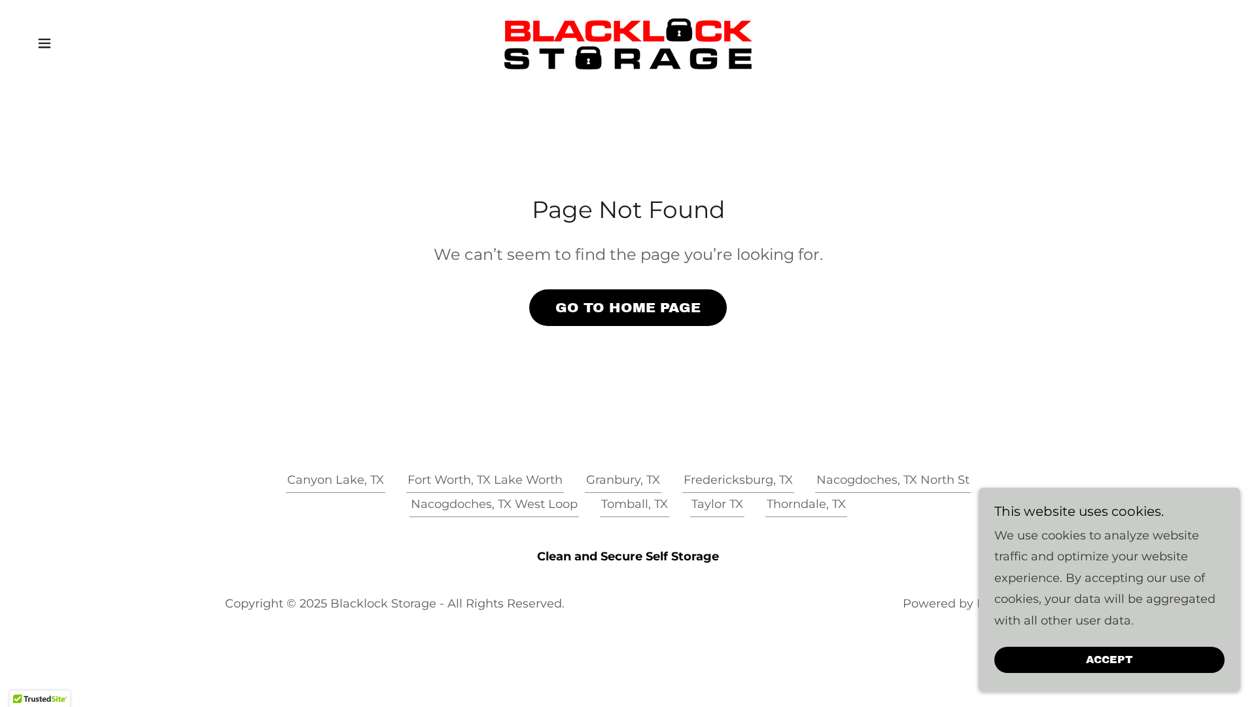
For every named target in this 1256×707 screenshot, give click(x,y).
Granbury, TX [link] (623, 480)
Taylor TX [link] (717, 504)
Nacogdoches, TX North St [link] (892, 480)
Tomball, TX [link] (634, 504)
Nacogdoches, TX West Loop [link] (494, 504)
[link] (628, 42)
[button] (44, 43)
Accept (1109, 660)
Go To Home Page (628, 307)
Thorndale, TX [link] (806, 504)
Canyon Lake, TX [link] (335, 480)
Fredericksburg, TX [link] (738, 480)
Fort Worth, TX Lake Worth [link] (485, 480)
